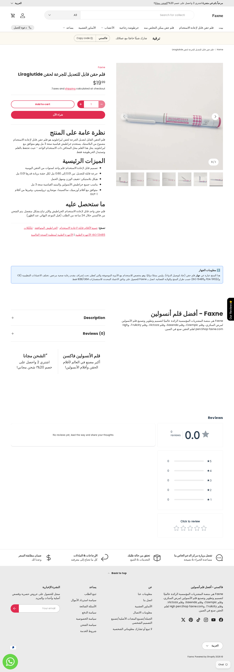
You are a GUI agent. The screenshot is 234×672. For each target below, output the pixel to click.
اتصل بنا (147, 600)
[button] (13, 15)
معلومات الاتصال (142, 612)
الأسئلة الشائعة (87, 606)
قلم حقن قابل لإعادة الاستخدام (196, 28)
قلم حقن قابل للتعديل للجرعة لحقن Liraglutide (193, 50)
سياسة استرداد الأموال (83, 600)
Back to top (119, 573)
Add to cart (42, 104)
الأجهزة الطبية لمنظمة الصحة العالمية (52, 235)
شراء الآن (58, 114)
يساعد (69, 28)
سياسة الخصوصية (86, 619)
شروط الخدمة (88, 631)
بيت (221, 28)
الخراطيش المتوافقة (46, 228)
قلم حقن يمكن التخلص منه (159, 28)
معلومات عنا (145, 594)
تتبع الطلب (90, 594)
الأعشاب (109, 28)
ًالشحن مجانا (161, 3)
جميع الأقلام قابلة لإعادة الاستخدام (78, 228)
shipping (70, 88)
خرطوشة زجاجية (129, 28)
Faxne (101, 67)
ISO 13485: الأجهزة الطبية (90, 235)
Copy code (83, 38)
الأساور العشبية (87, 28)
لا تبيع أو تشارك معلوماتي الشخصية (132, 629)
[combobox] (119, 15)
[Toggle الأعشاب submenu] (102, 28)
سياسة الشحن (88, 625)
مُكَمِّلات (28, 228)
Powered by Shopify (205, 656)
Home (220, 50)
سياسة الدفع (89, 612)
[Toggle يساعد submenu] (64, 28)
